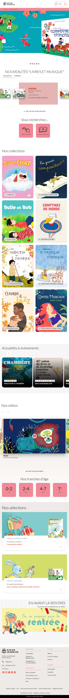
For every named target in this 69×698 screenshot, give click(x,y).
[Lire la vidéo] (34, 436)
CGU (17, 688)
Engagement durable (57, 688)
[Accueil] (9, 4)
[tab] (7, 76)
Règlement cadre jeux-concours (42, 693)
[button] (30, 63)
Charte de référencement (44, 688)
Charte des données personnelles (28, 688)
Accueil (5, 9)
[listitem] (3, 672)
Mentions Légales (10, 688)
